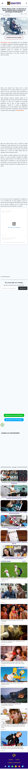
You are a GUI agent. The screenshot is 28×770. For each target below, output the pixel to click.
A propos (11, 759)
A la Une (6, 15)
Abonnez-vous (23, 288)
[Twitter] (9, 766)
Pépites (9, 15)
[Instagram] (16, 766)
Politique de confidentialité (14, 762)
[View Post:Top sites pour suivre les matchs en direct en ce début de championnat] (14, 475)
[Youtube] (19, 766)
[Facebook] (5, 766)
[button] (2, 3)
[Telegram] (23, 766)
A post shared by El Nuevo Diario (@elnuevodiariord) (14, 242)
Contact (17, 759)
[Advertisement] (14, 71)
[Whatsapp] (12, 766)
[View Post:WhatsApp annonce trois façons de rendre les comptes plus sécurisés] (14, 535)
